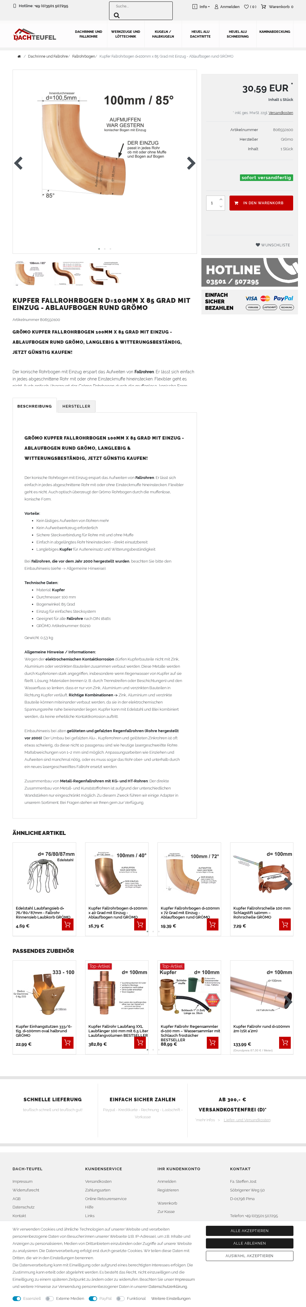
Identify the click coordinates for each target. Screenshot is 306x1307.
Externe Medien (70, 1298)
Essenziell (32, 1298)
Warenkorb (167, 1203)
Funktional (136, 1298)
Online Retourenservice (106, 1199)
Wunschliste (275, 245)
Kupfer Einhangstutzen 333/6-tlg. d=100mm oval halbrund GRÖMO (44, 1031)
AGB (17, 1199)
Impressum (23, 1181)
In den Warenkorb (263, 203)
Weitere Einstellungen (170, 1298)
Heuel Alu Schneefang (238, 34)
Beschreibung (34, 406)
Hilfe (89, 1207)
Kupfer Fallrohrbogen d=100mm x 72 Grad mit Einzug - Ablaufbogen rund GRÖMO (190, 912)
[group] (117, 874)
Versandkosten (281, 113)
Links (89, 1216)
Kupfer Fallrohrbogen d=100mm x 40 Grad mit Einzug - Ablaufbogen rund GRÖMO (117, 912)
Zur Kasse (166, 1211)
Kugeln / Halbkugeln (163, 34)
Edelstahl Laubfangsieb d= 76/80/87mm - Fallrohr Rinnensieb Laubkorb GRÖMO (43, 912)
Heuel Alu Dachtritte (200, 34)
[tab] (35, 406)
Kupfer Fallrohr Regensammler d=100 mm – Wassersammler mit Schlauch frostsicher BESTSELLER (190, 1033)
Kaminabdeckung (274, 32)
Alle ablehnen (249, 1243)
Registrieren (168, 1190)
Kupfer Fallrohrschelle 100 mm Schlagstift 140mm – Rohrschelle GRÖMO (261, 912)
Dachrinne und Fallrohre (88, 34)
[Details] (68, 924)
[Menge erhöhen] (221, 199)
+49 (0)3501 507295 (51, 6)
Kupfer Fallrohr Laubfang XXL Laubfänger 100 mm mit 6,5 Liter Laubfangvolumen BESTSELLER (118, 1031)
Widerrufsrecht (26, 1190)
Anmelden (166, 1181)
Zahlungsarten (97, 1190)
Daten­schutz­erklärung (168, 1286)
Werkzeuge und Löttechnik (125, 34)
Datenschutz (23, 1207)
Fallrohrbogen (83, 56)
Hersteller (76, 406)
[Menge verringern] (221, 206)
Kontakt (19, 1216)
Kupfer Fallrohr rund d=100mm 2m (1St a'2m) (261, 1028)
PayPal (105, 1298)
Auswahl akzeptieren (249, 1256)
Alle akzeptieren (249, 1231)
